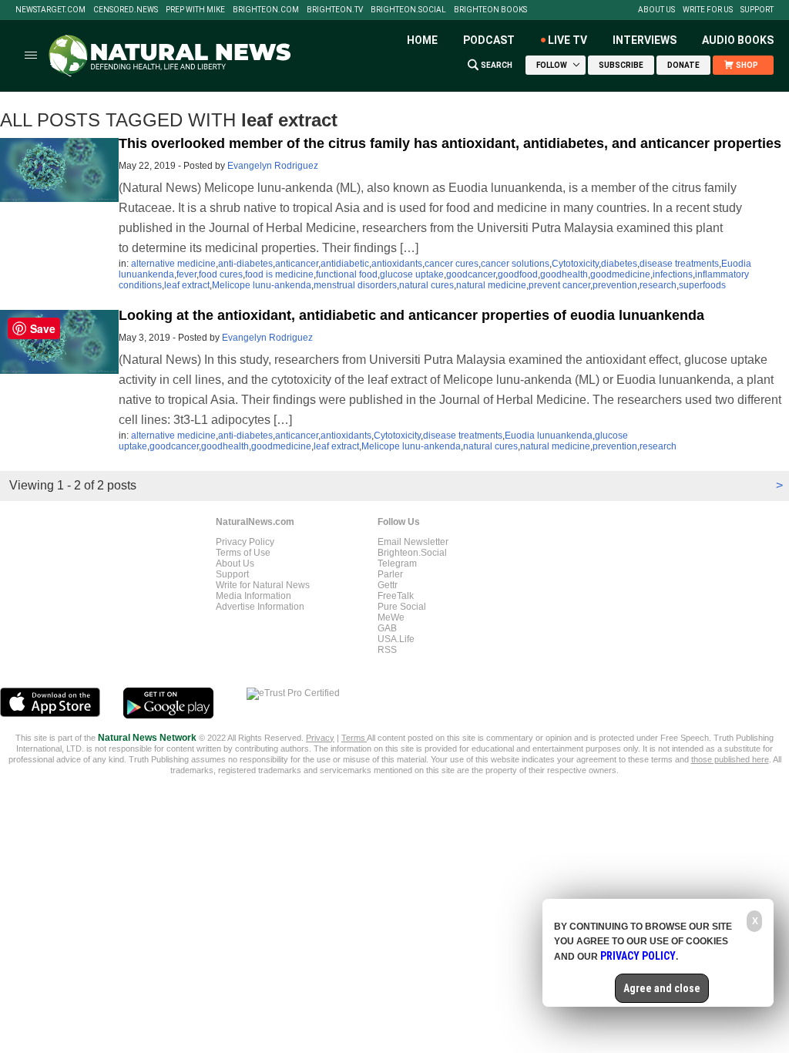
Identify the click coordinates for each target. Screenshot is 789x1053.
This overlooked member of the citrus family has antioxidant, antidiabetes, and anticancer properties (450, 143)
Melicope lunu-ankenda (261, 285)
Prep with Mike (195, 10)
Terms (354, 737)
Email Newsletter (413, 542)
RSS (387, 649)
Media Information (253, 595)
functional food (347, 274)
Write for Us (708, 10)
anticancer (296, 263)
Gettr (388, 585)
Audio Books (738, 40)
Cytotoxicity (575, 263)
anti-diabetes (245, 263)
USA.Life (396, 639)
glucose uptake (412, 274)
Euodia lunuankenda (549, 435)
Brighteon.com (266, 10)
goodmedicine (620, 274)
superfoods (702, 285)
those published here (730, 759)
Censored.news (125, 10)
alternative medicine (173, 263)
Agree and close (661, 988)
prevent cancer (559, 285)
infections (673, 274)
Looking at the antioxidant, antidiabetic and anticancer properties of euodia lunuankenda (411, 315)
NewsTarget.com (50, 10)
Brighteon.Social (408, 10)
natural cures (426, 285)
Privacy (320, 737)
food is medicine (279, 274)
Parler (390, 574)
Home (422, 40)
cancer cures (451, 263)
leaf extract (187, 285)
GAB (387, 628)
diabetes (619, 263)
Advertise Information (260, 606)
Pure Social (402, 606)
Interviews (645, 40)
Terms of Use (243, 552)
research (658, 285)
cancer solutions (515, 263)
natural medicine (491, 285)
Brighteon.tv (335, 10)
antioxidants (396, 263)
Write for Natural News (263, 585)
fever (186, 274)
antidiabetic (345, 263)
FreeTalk (396, 595)
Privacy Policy (245, 542)
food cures (221, 274)
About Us (656, 10)
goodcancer (470, 274)
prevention (615, 285)
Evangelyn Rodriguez (272, 165)
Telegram (397, 563)
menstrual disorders (355, 285)
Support (757, 10)
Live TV (567, 40)
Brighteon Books (490, 10)
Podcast (489, 40)
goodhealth (564, 274)
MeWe (391, 617)
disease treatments (679, 263)
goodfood (518, 274)
